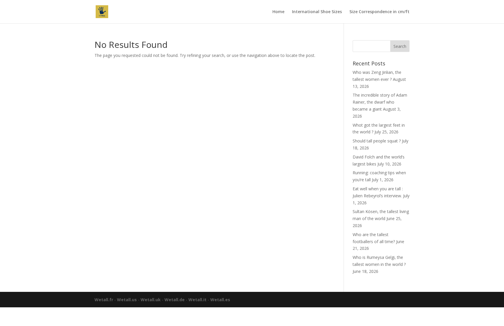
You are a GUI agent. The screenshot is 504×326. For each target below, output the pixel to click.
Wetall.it (197, 299)
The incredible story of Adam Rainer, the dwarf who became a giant (380, 102)
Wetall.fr (103, 299)
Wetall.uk (151, 299)
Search (399, 46)
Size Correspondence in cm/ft (379, 12)
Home (278, 12)
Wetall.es (220, 299)
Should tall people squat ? (377, 141)
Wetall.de (174, 299)
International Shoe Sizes (317, 12)
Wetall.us (127, 299)
